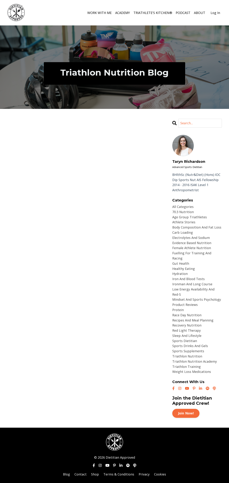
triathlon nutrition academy (194, 361)
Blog (66, 474)
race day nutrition (186, 315)
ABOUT (199, 13)
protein (178, 310)
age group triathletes (189, 217)
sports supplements (188, 351)
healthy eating (183, 268)
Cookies (160, 474)
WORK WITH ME (99, 13)
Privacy (144, 474)
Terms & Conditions (118, 474)
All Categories (183, 207)
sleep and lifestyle (186, 335)
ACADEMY (122, 13)
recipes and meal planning (192, 320)
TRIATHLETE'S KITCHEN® (152, 13)
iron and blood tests (188, 279)
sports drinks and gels (190, 346)
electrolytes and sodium (191, 238)
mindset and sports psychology (196, 299)
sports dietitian (184, 341)
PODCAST (183, 13)
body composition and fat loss (196, 227)
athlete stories (183, 222)
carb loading (182, 232)
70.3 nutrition (183, 212)
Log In (215, 13)
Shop (95, 474)
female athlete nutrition (191, 248)
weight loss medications (191, 371)
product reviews (185, 304)
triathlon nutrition (187, 356)
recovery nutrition (186, 325)
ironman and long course (192, 284)
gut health (180, 263)
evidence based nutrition (191, 243)
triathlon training (186, 366)
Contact (80, 474)
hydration (180, 273)
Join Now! (186, 413)
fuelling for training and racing (191, 255)
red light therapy (186, 330)
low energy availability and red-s (193, 292)
